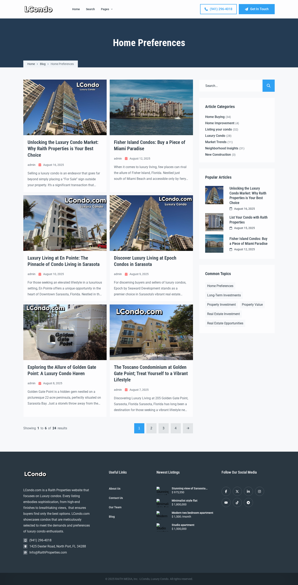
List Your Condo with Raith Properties (248, 219)
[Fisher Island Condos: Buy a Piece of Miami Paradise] (214, 243)
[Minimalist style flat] (163, 503)
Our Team (115, 507)
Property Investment (221, 305)
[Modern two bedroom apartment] (163, 515)
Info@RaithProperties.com (48, 552)
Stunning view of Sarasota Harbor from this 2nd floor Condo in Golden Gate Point (193, 488)
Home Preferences (220, 286)
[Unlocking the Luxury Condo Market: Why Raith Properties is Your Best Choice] (214, 195)
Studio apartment (183, 524)
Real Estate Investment (223, 314)
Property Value (252, 305)
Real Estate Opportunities (225, 323)
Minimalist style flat (184, 500)
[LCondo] (38, 9)
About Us (114, 488)
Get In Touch (259, 9)
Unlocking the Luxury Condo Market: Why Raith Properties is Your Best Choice (247, 195)
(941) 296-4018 (221, 9)
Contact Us (116, 497)
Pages (105, 9)
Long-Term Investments (224, 295)
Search (90, 9)
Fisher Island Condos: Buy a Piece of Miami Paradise (248, 240)
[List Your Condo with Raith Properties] (214, 222)
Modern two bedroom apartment (192, 512)
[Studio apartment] (163, 527)
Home (76, 9)
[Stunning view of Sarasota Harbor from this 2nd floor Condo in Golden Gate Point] (163, 491)
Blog (43, 64)
